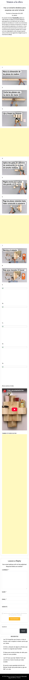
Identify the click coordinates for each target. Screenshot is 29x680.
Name (4, 592)
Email (4, 599)
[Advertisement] (14, 51)
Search (4, 627)
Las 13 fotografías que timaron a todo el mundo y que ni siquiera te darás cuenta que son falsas (15, 641)
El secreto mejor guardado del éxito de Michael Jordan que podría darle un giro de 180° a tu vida (15, 667)
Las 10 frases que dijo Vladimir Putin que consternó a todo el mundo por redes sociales (14, 660)
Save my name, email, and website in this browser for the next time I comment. (15, 614)
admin (15, 15)
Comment (5, 570)
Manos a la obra (15, 1)
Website (4, 606)
